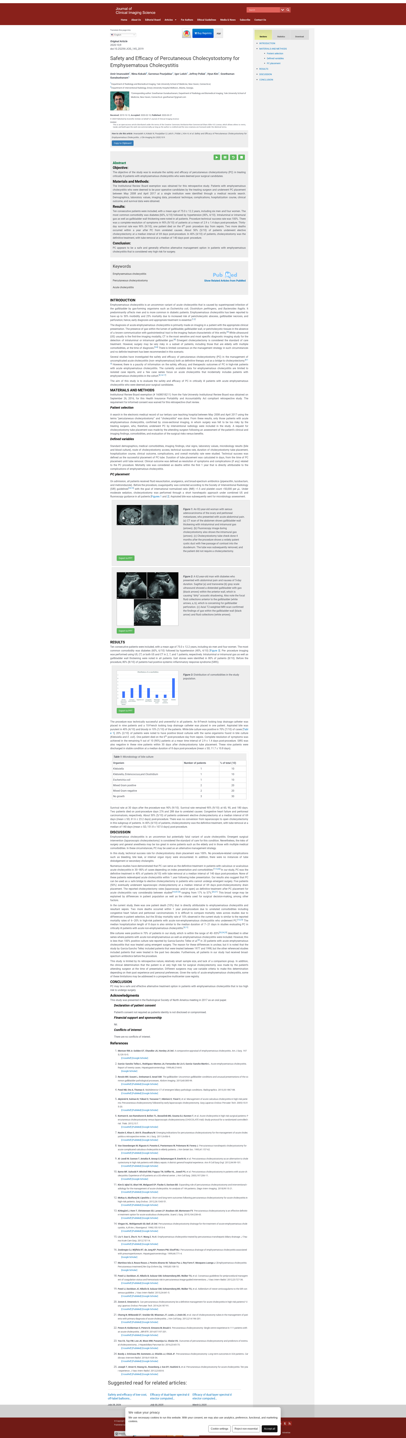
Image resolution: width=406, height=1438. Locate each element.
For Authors (187, 19)
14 (162, 375)
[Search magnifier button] (288, 10)
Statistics (281, 37)
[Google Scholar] (140, 1058)
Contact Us (260, 19)
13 (216, 869)
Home (124, 19)
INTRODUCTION (267, 43)
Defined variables (275, 58)
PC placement (274, 63)
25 (225, 932)
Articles (169, 19)
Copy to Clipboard (122, 143)
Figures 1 (156, 496)
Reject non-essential (246, 1428)
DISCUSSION (265, 74)
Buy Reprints (204, 33)
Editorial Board (152, 19)
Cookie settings (219, 1428)
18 (130, 488)
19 (132, 488)
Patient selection (275, 53)
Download (299, 37)
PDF (219, 33)
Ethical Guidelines (206, 19)
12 (239, 920)
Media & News (228, 19)
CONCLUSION (266, 79)
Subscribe (245, 19)
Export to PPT (125, 558)
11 (186, 927)
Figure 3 (214, 650)
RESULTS (263, 69)
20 (219, 869)
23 (241, 920)
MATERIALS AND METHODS (273, 48)
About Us (136, 19)
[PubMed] (136, 1084)
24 (179, 892)
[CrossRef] (126, 1058)
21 (216, 892)
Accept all (269, 1428)
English (117, 34)
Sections (263, 37)
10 (174, 892)
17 (164, 375)
